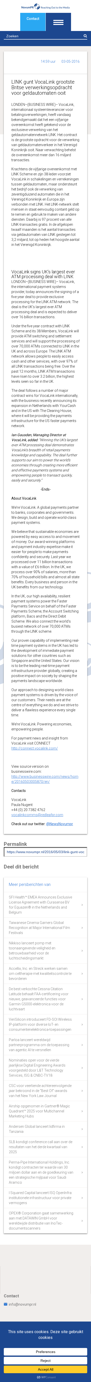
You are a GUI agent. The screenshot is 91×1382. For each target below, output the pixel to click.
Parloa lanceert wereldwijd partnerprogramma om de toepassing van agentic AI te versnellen (39, 1045)
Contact (33, 19)
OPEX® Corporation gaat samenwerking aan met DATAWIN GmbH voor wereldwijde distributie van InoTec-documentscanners (41, 1220)
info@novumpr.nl (22, 1304)
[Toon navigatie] (58, 22)
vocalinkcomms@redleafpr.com (37, 815)
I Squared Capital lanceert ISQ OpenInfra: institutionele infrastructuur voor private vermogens (40, 1198)
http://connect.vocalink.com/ (34, 748)
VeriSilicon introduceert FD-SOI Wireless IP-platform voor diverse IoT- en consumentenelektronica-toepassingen (40, 1024)
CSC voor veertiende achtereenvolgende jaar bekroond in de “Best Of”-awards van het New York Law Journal (40, 1091)
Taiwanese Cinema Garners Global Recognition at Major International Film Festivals (39, 928)
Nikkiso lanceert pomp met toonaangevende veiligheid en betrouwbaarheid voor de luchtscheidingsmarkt (32, 950)
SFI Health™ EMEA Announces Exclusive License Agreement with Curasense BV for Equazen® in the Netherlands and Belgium (40, 904)
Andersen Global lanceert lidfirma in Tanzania (37, 1129)
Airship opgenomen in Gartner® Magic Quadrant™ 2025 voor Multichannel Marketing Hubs (39, 1111)
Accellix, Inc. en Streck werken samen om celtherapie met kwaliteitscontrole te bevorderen (40, 974)
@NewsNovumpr (59, 824)
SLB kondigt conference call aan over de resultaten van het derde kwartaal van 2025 (40, 1147)
